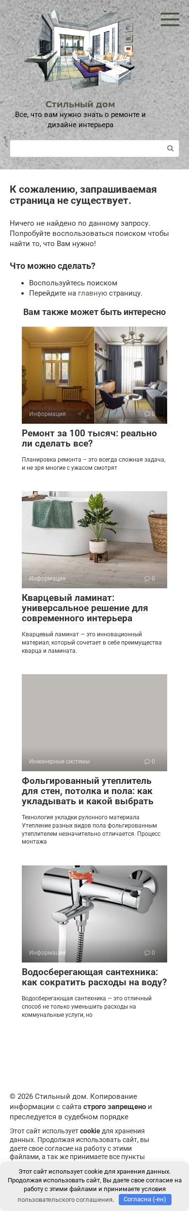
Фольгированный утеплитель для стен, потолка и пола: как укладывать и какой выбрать (88, 791)
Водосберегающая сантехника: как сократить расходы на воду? (94, 977)
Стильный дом (80, 104)
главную (92, 293)
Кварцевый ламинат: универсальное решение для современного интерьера (85, 608)
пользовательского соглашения (64, 1199)
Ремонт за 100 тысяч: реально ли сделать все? (89, 438)
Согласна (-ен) (145, 1199)
